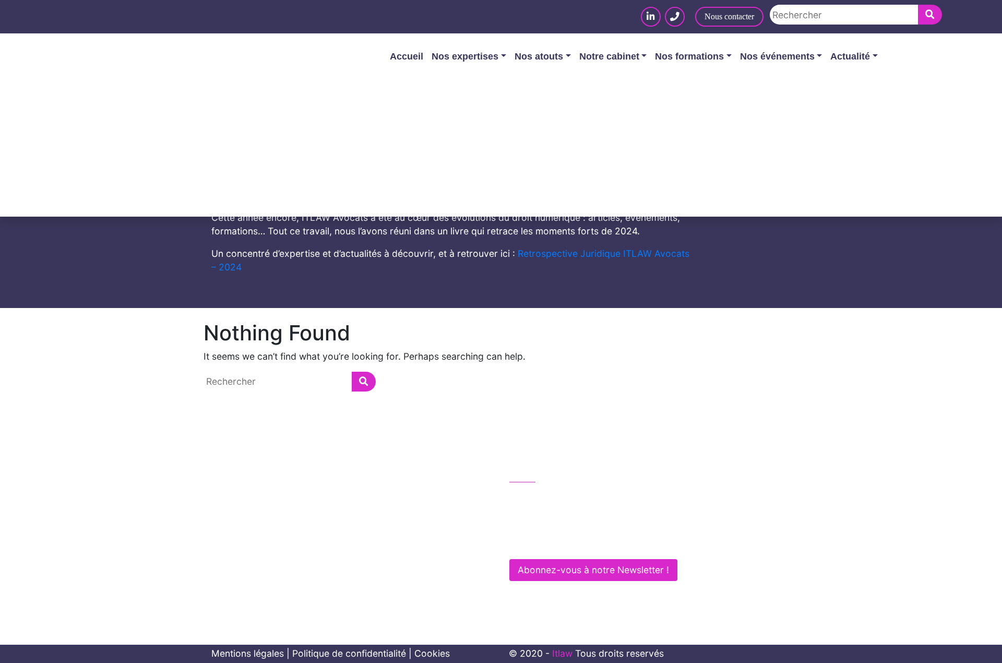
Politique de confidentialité (349, 653)
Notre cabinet (609, 56)
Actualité (850, 56)
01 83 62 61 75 (552, 497)
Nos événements (777, 56)
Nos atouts (539, 56)
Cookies (432, 653)
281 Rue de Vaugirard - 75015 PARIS (596, 541)
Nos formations (689, 56)
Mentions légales (247, 653)
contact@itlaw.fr (555, 519)
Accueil (406, 56)
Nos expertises (465, 56)
